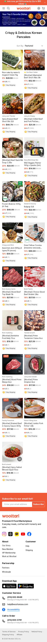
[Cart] (43, 8)
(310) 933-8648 (14, 597)
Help (27, 546)
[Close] (44, 3)
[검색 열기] (8, 8)
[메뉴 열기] (3, 8)
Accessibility (13, 609)
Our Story (6, 545)
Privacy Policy (23, 632)
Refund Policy (37, 632)
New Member (7, 549)
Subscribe (38, 504)
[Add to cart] (19, 67)
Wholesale (6, 572)
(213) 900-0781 (14, 620)
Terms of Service (9, 632)
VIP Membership (9, 553)
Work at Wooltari (9, 556)
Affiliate (19, 635)
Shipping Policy (8, 635)
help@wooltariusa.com (17, 604)
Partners (5, 568)
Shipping (29, 550)
